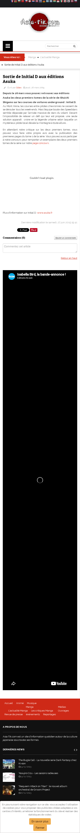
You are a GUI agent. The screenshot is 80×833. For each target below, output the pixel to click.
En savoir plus (40, 821)
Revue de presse (13, 714)
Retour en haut (69, 258)
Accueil (8, 703)
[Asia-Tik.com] (40, 22)
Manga (32, 57)
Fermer (40, 827)
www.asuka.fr (44, 212)
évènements (33, 714)
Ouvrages (63, 710)
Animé (20, 703)
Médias (62, 706)
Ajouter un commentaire (65, 238)
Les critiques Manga (42, 710)
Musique (31, 703)
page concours (40, 143)
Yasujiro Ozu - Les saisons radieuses (38, 773)
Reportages (49, 714)
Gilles (18, 87)
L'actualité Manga (50, 57)
